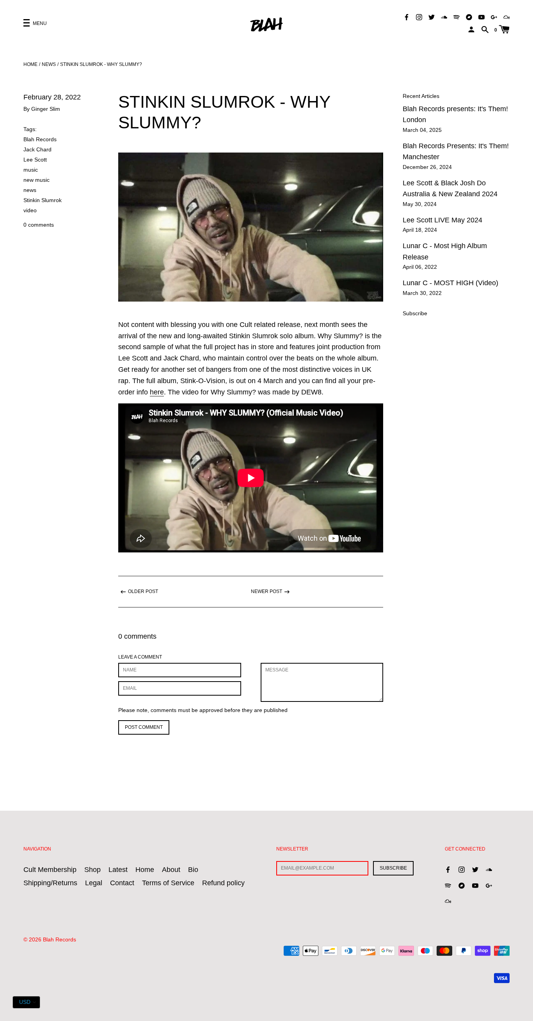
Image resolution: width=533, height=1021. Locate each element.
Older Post (143, 591)
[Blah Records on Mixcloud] (506, 16)
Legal (93, 883)
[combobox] (26, 1002)
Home (30, 64)
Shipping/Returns (50, 883)
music (30, 170)
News (49, 64)
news (29, 190)
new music (36, 180)
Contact (122, 883)
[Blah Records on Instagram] (419, 16)
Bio (193, 870)
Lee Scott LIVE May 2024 (442, 220)
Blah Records (40, 139)
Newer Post (266, 591)
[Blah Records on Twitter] (431, 16)
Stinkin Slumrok (42, 200)
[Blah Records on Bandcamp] (469, 16)
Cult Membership (49, 870)
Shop (92, 870)
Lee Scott (35, 159)
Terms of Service (168, 883)
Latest (118, 870)
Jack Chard (37, 149)
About (171, 870)
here (157, 392)
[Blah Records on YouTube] (481, 16)
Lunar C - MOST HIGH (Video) (450, 283)
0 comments (38, 225)
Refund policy (223, 883)
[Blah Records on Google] (494, 16)
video (30, 210)
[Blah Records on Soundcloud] (444, 16)
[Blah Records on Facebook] (406, 16)
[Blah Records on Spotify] (456, 16)
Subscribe (415, 313)
